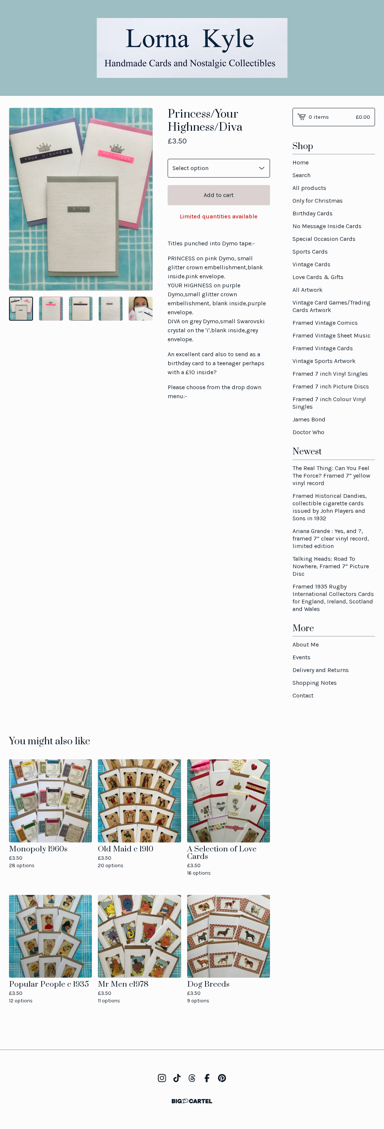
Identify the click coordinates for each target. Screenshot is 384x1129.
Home (300, 162)
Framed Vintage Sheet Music (331, 335)
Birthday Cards (312, 213)
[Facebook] (207, 1078)
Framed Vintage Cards (322, 348)
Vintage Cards (311, 264)
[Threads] (192, 1078)
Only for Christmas (317, 200)
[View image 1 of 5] (21, 309)
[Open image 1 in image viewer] (81, 199)
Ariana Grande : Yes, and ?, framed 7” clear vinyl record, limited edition (330, 538)
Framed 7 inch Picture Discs (330, 386)
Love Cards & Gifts (318, 277)
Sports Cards (310, 251)
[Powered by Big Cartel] (192, 1101)
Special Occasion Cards (324, 238)
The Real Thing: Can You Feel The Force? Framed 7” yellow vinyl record (331, 475)
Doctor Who (308, 432)
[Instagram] (162, 1078)
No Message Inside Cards (327, 226)
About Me (305, 644)
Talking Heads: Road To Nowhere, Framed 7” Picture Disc (330, 566)
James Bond (309, 419)
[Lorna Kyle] (192, 48)
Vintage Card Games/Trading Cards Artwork (331, 306)
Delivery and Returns (320, 670)
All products (309, 187)
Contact (303, 695)
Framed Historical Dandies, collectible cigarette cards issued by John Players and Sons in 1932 (329, 507)
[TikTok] (177, 1078)
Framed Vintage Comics (325, 322)
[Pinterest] (222, 1078)
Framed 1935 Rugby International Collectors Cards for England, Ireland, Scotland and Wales (333, 597)
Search (301, 175)
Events (301, 657)
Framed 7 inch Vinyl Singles (330, 373)
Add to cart (219, 195)
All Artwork (307, 289)
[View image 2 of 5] (51, 309)
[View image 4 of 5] (111, 309)
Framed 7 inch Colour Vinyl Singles (329, 403)
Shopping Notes (314, 682)
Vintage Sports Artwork (324, 360)
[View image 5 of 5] (141, 309)
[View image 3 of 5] (81, 309)
